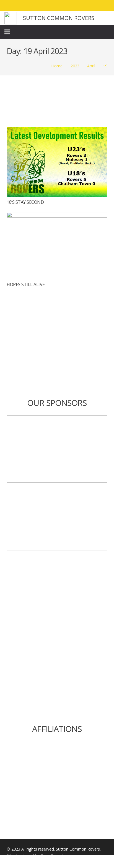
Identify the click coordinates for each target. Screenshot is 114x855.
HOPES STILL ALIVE (26, 284)
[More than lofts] (57, 517)
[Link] (10, 18)
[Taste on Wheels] (57, 449)
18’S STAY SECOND (25, 202)
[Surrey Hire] (57, 585)
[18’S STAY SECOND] (57, 131)
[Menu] (7, 32)
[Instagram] (95, 6)
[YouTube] (105, 6)
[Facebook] (75, 6)
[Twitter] (85, 6)
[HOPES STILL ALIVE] (57, 216)
